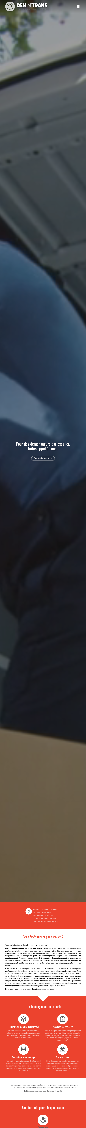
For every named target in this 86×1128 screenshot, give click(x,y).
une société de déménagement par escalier (30, 1088)
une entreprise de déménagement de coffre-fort (28, 1085)
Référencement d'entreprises (35, 1091)
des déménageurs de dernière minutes (62, 1088)
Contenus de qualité (54, 1091)
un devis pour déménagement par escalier (63, 1085)
